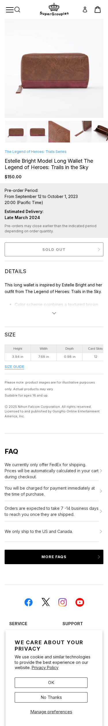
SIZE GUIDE (14, 366)
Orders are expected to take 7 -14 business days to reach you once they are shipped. (51, 511)
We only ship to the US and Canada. (39, 531)
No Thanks (51, 697)
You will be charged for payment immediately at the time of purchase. (50, 491)
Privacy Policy (45, 667)
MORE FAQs (54, 556)
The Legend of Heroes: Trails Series (36, 151)
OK (51, 682)
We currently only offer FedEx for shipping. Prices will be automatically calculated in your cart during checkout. (51, 470)
